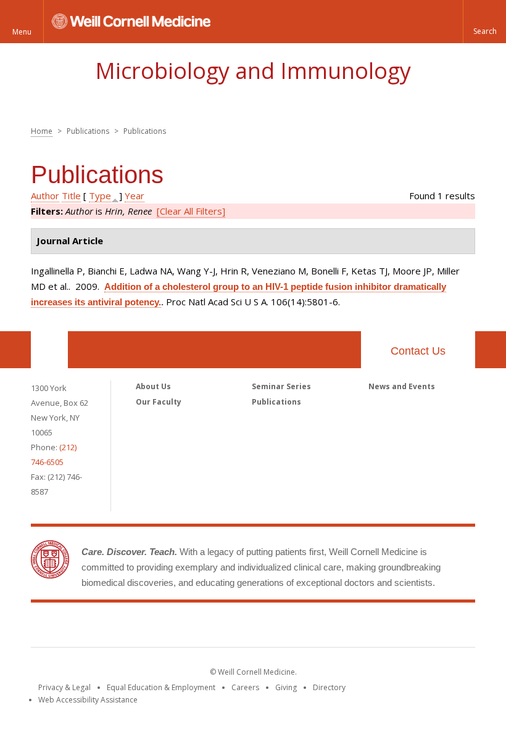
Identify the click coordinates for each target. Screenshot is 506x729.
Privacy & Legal (64, 687)
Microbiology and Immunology (253, 71)
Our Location (49, 349)
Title (71, 195)
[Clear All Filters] (191, 211)
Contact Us (418, 351)
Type (100, 195)
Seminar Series (281, 386)
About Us (153, 386)
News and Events (401, 386)
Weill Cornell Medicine (253, 627)
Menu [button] (21, 32)
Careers (245, 687)
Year (134, 195)
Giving (286, 687)
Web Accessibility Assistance (88, 699)
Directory (329, 687)
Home (41, 131)
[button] (484, 21)
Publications (276, 402)
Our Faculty (158, 402)
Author (45, 195)
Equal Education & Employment (161, 687)
